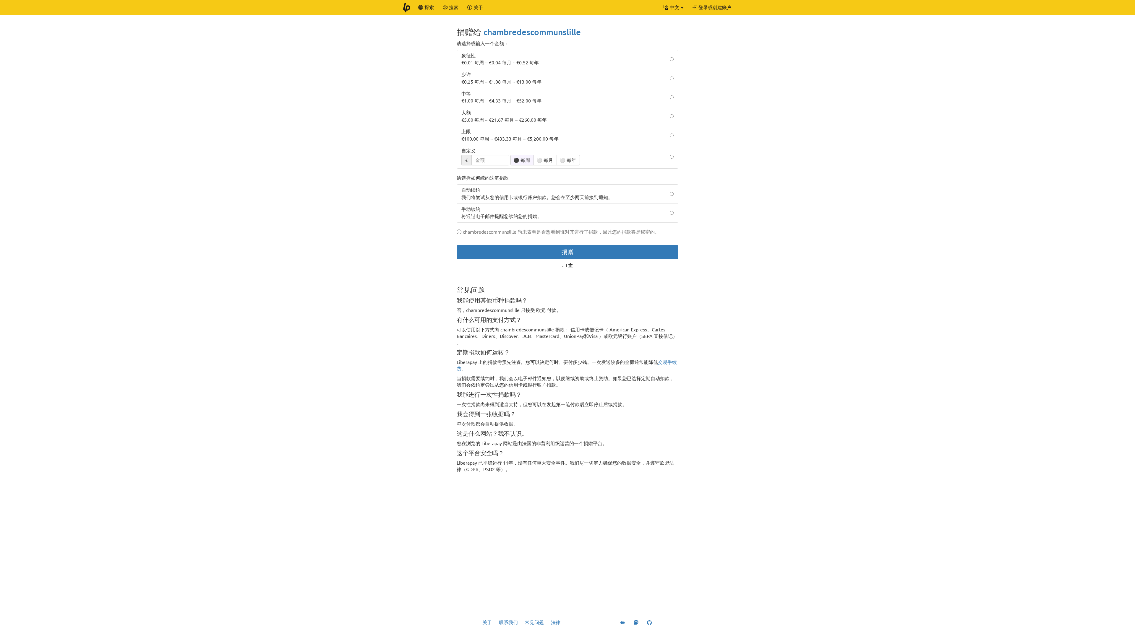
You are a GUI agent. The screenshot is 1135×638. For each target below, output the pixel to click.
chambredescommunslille (532, 32)
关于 (487, 622)
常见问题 (534, 622)
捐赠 (567, 251)
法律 (555, 622)
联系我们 (508, 622)
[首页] (406, 7)
